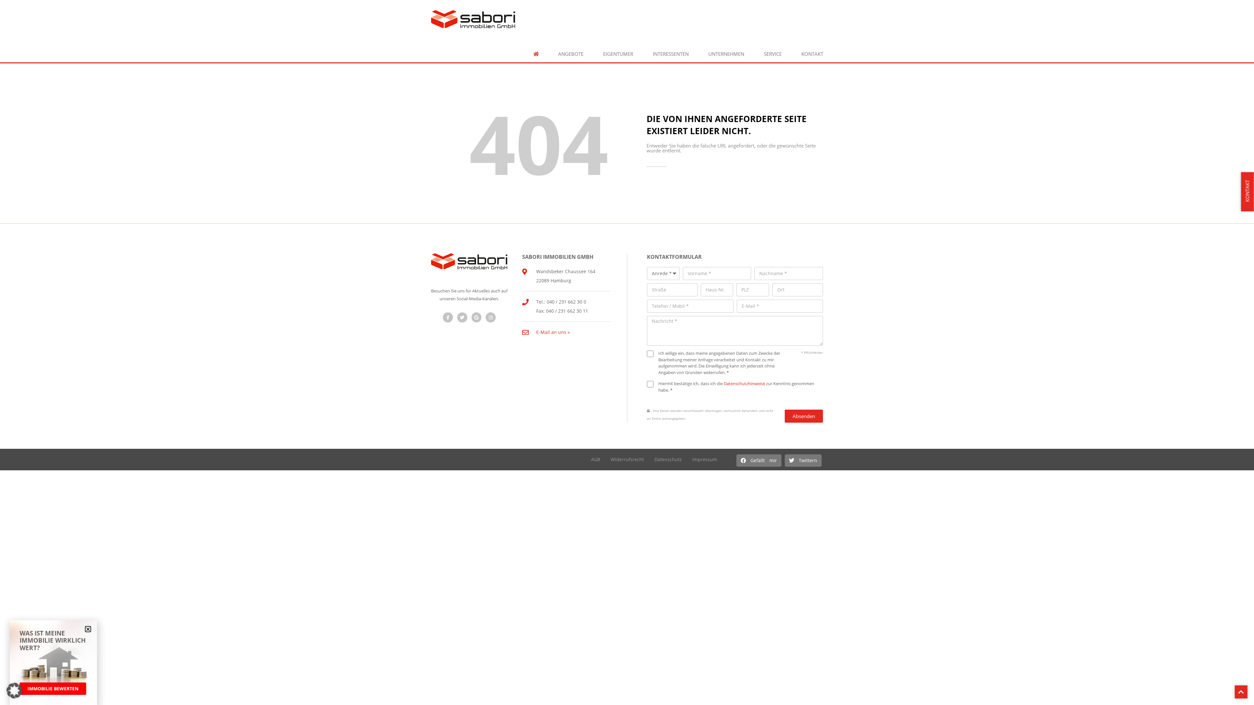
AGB (595, 459)
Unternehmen (726, 54)
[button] (758, 460)
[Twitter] (462, 317)
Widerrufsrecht (627, 459)
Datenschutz (668, 459)
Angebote (571, 54)
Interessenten (671, 54)
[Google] (477, 317)
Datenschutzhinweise (744, 383)
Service (773, 54)
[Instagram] (491, 317)
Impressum (704, 459)
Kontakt (812, 54)
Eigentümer (618, 54)
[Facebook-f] (448, 317)
